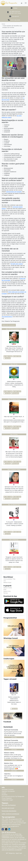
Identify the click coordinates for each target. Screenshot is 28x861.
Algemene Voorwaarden (8, 791)
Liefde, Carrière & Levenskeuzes (10, 814)
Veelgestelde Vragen (7, 800)
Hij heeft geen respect (17, 264)
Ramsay (6, 593)
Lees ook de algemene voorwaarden (12, 849)
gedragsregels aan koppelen (14, 191)
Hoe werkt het (15, 16)
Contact (4, 793)
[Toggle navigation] (25, 3)
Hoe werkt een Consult (8, 808)
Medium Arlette (8, 587)
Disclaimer (4, 794)
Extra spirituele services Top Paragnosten (13, 796)
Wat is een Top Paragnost (9, 805)
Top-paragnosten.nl (7, 316)
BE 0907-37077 (15, 13)
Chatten (15, 8)
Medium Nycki (7, 582)
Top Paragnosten (11, 3)
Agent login (19, 853)
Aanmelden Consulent (8, 789)
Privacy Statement (7, 798)
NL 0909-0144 (15, 11)
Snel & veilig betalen (15, 20)
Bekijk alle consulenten (9, 325)
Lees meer (14, 737)
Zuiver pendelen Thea (9, 579)
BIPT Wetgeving (10, 853)
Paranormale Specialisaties (9, 811)
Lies (5, 580)
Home (3, 24)
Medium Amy (7, 591)
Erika (5, 589)
